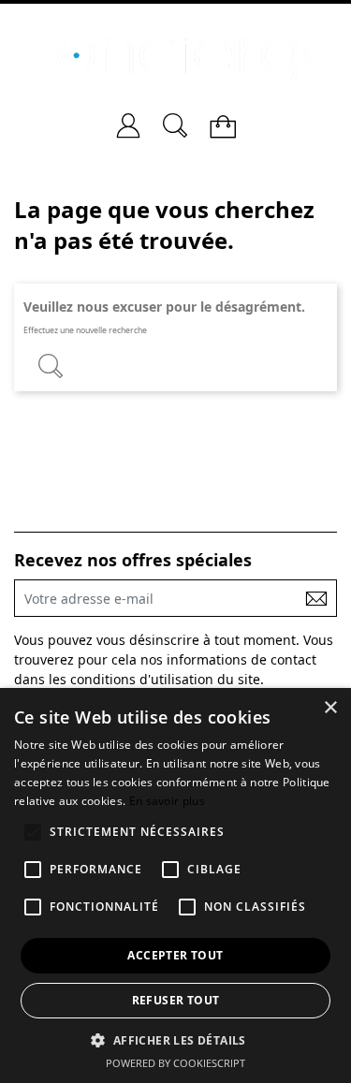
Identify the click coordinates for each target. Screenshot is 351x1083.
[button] (175, 1039)
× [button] (330, 708)
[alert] (175, 885)
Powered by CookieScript (175, 1063)
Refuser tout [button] (176, 1000)
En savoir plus (167, 801)
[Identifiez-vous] (128, 118)
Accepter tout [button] (175, 955)
